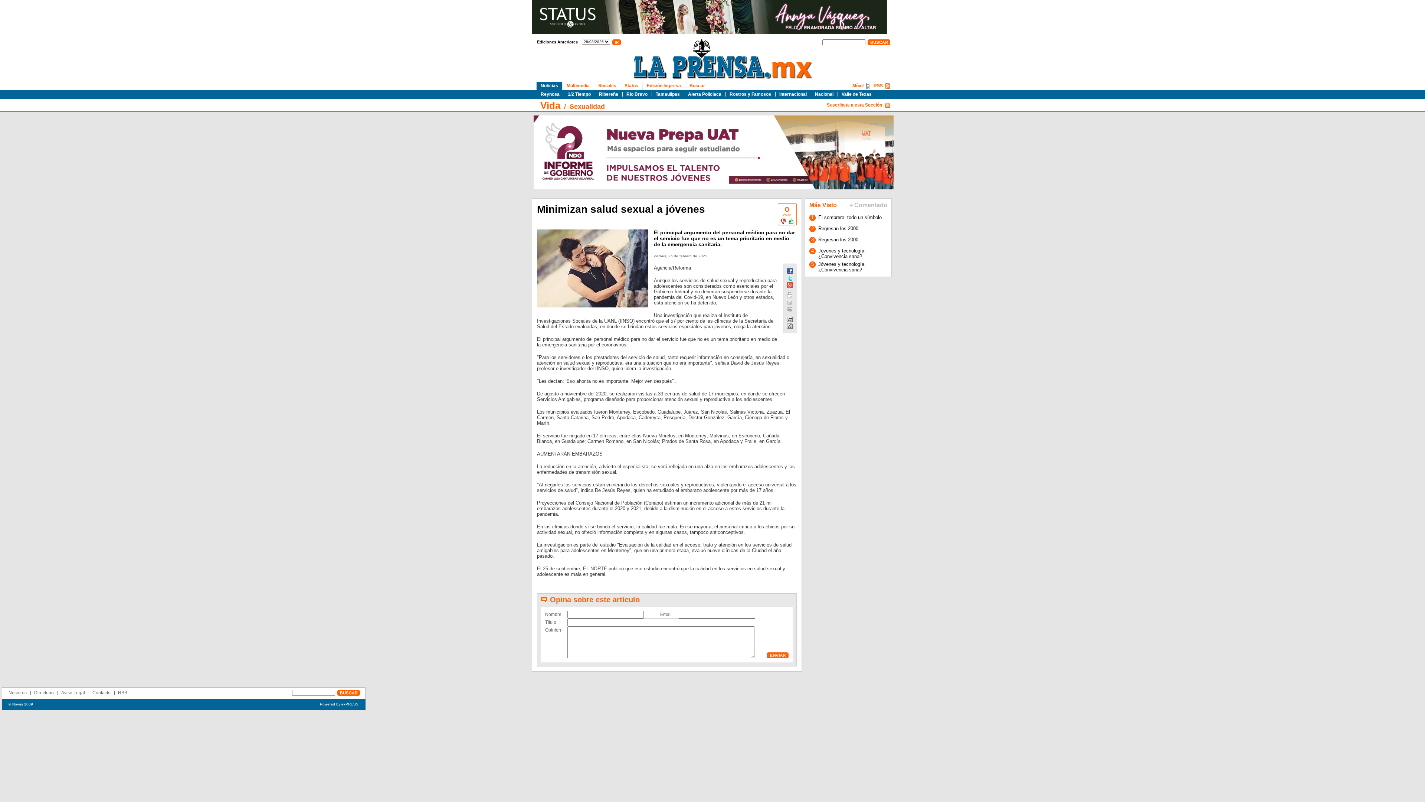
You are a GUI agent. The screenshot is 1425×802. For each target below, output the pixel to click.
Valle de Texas (857, 94)
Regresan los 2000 (838, 228)
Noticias (549, 85)
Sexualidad (587, 106)
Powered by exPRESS (339, 704)
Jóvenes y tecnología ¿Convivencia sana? (841, 253)
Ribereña (608, 94)
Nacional (824, 94)
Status (631, 85)
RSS (878, 85)
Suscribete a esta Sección (854, 105)
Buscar (697, 85)
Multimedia (578, 85)
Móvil (858, 85)
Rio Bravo (637, 94)
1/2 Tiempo (579, 94)
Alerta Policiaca (704, 94)
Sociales (607, 85)
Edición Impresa (664, 85)
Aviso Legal (73, 692)
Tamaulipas (668, 94)
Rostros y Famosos (750, 94)
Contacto (101, 692)
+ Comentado (868, 205)
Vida (550, 105)
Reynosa (550, 94)
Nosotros (18, 692)
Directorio (44, 692)
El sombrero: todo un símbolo (850, 217)
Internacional (793, 94)
